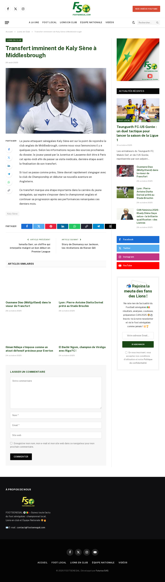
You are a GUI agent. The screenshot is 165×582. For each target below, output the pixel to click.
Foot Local (49, 22)
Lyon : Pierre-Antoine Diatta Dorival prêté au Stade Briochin (81, 304)
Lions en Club (68, 22)
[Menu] (7, 22)
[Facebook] (9, 149)
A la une (34, 22)
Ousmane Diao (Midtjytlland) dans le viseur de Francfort (28, 304)
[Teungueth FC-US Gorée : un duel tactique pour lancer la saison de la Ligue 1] (138, 110)
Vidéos (110, 22)
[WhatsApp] (9, 182)
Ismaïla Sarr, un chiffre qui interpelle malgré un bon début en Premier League (30, 248)
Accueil (42, 562)
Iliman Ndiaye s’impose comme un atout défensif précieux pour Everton (29, 349)
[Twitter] (9, 157)
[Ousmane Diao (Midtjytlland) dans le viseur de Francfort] (29, 285)
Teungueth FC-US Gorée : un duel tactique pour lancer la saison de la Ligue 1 (137, 133)
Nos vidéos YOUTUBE (146, 9)
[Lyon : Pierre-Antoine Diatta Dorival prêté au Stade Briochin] (82, 285)
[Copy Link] (9, 190)
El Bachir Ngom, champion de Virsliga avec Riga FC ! (82, 349)
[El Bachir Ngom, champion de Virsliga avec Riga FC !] (82, 329)
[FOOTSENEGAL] (82, 9)
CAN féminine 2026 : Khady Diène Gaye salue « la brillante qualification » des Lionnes (148, 216)
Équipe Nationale (91, 22)
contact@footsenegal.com (31, 527)
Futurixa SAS (102, 570)
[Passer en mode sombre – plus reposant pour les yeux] (133, 22)
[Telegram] (9, 174)
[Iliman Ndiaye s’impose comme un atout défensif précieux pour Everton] (29, 329)
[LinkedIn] (9, 166)
